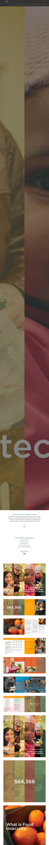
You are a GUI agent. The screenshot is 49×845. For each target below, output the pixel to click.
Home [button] (12, 4)
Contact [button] (43, 4)
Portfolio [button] (23, 4)
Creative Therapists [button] (33, 4)
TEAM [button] (17, 4)
